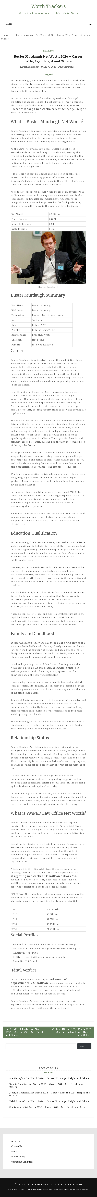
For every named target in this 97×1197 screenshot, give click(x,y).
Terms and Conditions (22, 1162)
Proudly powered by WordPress (25, 1190)
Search (84, 1046)
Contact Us (16, 1146)
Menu (9, 24)
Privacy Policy (18, 1156)
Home (5, 35)
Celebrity (48, 51)
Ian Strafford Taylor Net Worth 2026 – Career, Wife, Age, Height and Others (25, 1032)
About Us (15, 1141)
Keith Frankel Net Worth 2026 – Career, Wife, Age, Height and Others (49, 1101)
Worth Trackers (48, 6)
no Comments (67, 67)
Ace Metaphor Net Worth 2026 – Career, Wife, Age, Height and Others (49, 1078)
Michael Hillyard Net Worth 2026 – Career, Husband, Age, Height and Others (71, 1032)
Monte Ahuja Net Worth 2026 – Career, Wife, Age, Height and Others (48, 1107)
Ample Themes (80, 1190)
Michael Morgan (30, 67)
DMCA (14, 1151)
